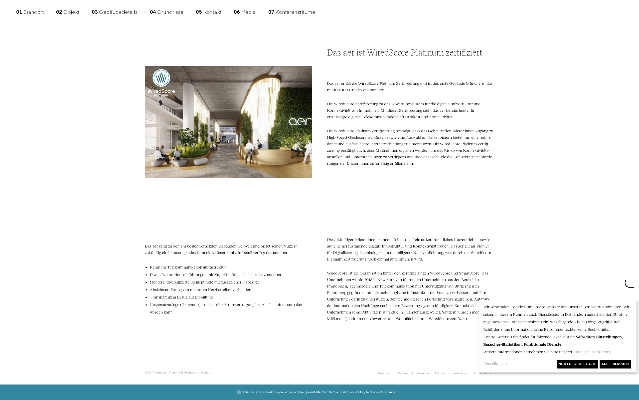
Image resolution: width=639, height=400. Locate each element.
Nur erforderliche (577, 364)
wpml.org (283, 392)
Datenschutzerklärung (592, 351)
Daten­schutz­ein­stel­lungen (452, 373)
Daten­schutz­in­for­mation (414, 373)
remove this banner (383, 392)
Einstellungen (495, 363)
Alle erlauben (615, 364)
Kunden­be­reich (484, 373)
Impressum (385, 373)
